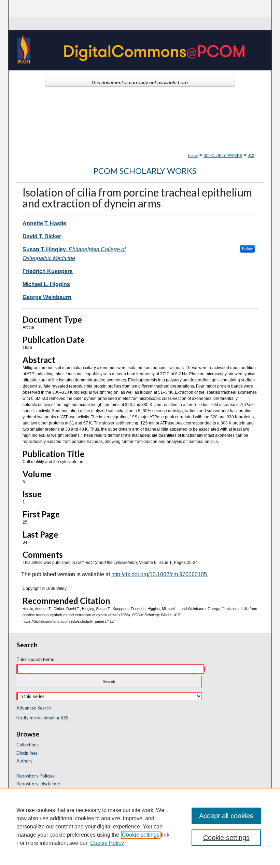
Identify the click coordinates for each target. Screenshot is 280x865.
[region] (140, 826)
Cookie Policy (107, 843)
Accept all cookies (226, 816)
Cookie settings (140, 835)
